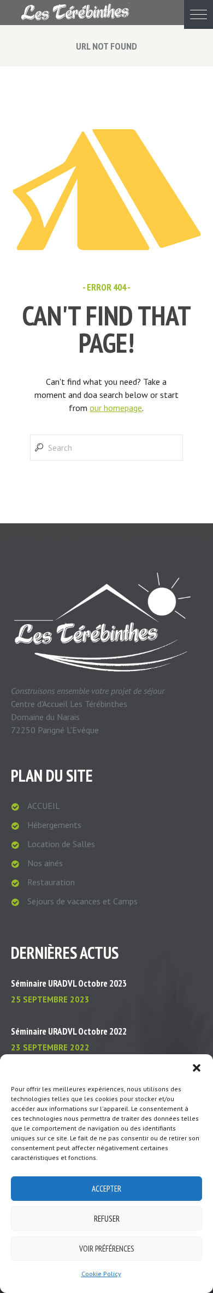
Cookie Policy (101, 1274)
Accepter (106, 1188)
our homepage (116, 407)
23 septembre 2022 (50, 1047)
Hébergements (54, 824)
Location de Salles (61, 843)
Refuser (107, 1218)
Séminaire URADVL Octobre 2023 (69, 983)
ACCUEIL (43, 805)
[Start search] (38, 447)
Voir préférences (106, 1248)
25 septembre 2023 (50, 999)
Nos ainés (45, 862)
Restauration (51, 882)
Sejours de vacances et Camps (82, 901)
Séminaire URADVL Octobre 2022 (69, 1031)
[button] (198, 14)
